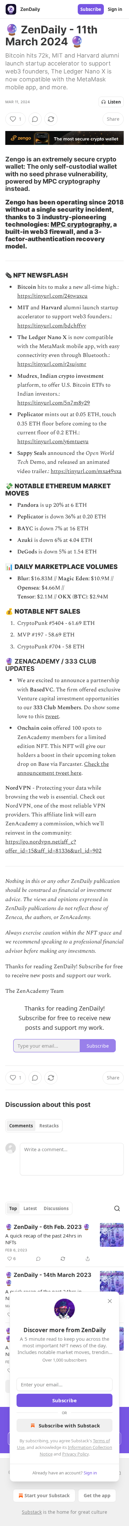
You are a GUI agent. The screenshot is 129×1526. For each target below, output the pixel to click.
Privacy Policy (75, 1454)
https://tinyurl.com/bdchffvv (51, 326)
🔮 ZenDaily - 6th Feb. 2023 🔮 (47, 1227)
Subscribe (90, 9)
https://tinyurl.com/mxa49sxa (86, 471)
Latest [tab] (30, 1208)
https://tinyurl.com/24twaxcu (52, 296)
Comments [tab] (21, 1126)
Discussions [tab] (56, 1208)
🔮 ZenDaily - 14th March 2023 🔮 (48, 1279)
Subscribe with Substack (69, 1425)
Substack (32, 1512)
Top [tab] (13, 1208)
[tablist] (34, 1125)
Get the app (97, 1495)
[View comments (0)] (35, 119)
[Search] (117, 1208)
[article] (64, 1243)
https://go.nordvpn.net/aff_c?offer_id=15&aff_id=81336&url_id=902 (53, 846)
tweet (52, 716)
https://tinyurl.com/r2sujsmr (51, 364)
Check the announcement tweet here (63, 768)
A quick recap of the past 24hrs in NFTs (43, 1238)
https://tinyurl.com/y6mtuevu (53, 441)
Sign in (115, 9)
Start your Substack (47, 1495)
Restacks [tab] (49, 1126)
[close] (110, 1301)
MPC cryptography (80, 224)
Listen (114, 102)
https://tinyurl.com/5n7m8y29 (53, 403)
